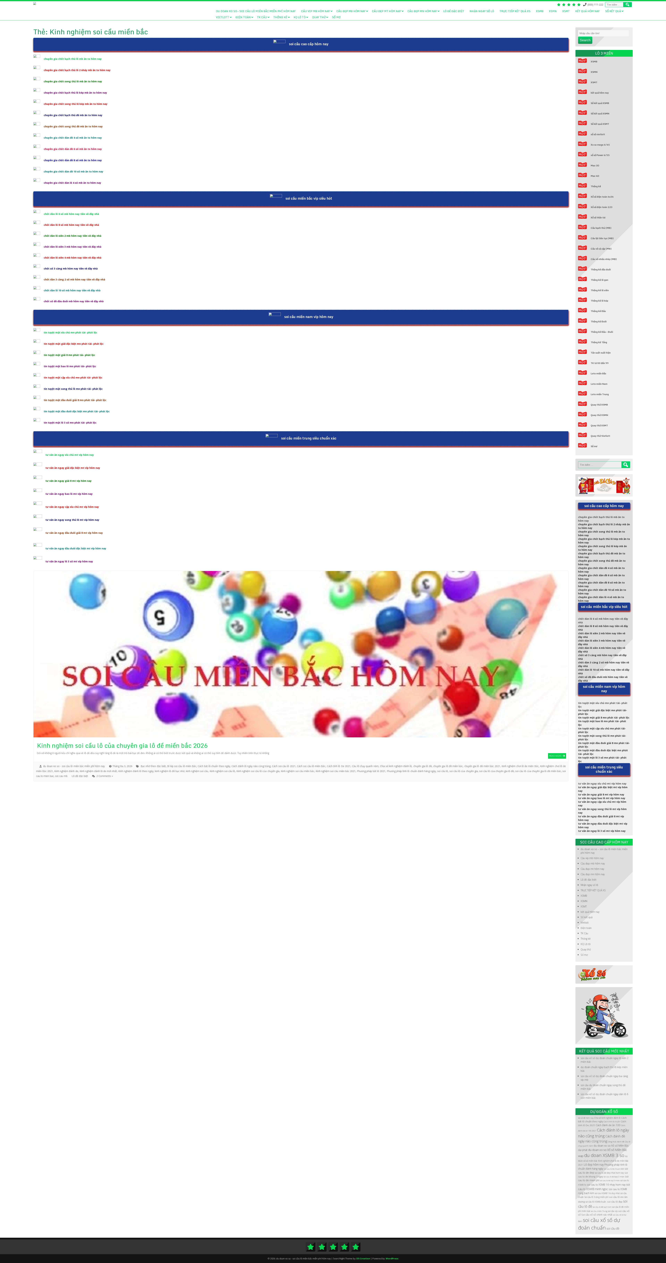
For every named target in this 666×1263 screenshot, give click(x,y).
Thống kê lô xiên (600, 290)
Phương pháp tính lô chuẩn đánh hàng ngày (411, 771)
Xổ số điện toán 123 (601, 207)
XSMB (539, 11)
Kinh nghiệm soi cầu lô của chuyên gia (257, 771)
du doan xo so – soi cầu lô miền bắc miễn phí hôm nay (256, 11)
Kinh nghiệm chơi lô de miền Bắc (520, 766)
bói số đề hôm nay (586, 1118)
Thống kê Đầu (598, 311)
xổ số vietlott (598, 134)
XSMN (553, 11)
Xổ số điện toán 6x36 (602, 197)
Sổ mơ (336, 17)
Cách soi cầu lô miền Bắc (311, 766)
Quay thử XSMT (599, 425)
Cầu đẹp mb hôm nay (350, 11)
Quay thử (319, 17)
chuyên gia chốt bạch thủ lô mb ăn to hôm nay (73, 58)
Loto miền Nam (599, 384)
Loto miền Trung (600, 394)
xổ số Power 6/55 (600, 155)
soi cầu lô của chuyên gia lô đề (496, 771)
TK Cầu (262, 17)
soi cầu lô (442, 771)
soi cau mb (61, 776)
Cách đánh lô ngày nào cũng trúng (251, 766)
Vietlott (222, 17)
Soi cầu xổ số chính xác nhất (596, 1214)
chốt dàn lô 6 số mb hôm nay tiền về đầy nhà (71, 214)
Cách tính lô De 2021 (339, 766)
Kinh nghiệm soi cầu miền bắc (297, 771)
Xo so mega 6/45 (600, 145)
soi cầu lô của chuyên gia (463, 771)
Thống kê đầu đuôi (601, 269)
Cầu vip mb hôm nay (315, 11)
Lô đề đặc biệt (453, 11)
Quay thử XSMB (599, 405)
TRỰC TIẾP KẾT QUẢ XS (515, 11)
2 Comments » (104, 776)
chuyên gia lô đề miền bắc (448, 766)
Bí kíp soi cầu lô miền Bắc (181, 766)
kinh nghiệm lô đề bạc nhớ (170, 771)
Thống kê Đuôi (599, 321)
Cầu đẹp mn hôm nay (422, 11)
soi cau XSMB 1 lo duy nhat (607, 1193)
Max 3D (595, 165)
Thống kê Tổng (599, 342)
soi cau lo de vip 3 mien (610, 1180)
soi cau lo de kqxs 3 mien (614, 1176)
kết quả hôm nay (587, 11)
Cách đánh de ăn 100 (608, 1125)
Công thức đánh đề (616, 1141)
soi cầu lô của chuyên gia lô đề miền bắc (538, 771)
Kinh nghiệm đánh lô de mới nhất (98, 771)
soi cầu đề (613, 1228)
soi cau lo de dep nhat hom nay (609, 1172)
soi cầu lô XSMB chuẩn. (596, 1201)
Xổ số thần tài (598, 217)
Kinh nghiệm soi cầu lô (222, 771)
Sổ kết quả (613, 11)
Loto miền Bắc (598, 373)
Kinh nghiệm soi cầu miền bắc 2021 (336, 771)
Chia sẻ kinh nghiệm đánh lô (396, 766)
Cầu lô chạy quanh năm (365, 766)
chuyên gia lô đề (422, 766)
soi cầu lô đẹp (614, 1201)
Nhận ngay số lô (482, 11)
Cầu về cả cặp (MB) (601, 249)
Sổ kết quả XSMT (600, 124)
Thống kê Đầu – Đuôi (602, 332)
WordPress (392, 1258)
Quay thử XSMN (599, 415)
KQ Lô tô (300, 17)
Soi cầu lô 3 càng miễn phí (596, 1197)
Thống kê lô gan (599, 280)
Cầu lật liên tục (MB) (602, 238)
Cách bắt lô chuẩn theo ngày (214, 766)
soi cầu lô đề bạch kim (602, 1207)
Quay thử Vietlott (600, 436)
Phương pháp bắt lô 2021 (371, 771)
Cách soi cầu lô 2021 (283, 766)
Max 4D (595, 176)
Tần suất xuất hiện (601, 353)
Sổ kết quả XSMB (600, 103)
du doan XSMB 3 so (604, 1155)
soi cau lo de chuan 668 (614, 1169)
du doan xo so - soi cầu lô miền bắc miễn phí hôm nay (74, 766)
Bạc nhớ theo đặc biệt (153, 766)
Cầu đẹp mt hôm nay (386, 11)
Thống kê (280, 17)
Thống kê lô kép (599, 301)
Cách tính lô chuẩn (612, 1121)
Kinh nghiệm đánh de (66, 771)
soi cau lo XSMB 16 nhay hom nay (606, 1184)
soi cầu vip (613, 1211)
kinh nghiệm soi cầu (197, 771)
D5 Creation (363, 1258)
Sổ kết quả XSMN (600, 113)
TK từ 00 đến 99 (600, 363)
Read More (555, 755)
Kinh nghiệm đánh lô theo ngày (135, 771)
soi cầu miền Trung (599, 1211)
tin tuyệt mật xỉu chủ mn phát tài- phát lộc (70, 332)
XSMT (566, 11)
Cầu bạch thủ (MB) (601, 228)
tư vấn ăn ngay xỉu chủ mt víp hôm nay (69, 454)
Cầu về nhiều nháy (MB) (604, 259)
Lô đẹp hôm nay (594, 1164)
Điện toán (243, 17)
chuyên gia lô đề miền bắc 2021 (482, 766)
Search (585, 40)
